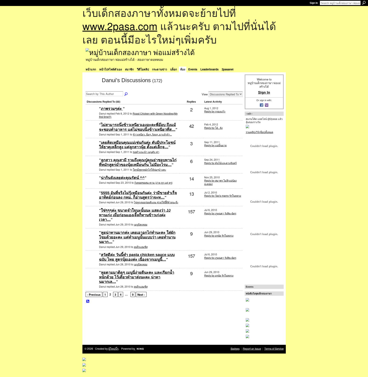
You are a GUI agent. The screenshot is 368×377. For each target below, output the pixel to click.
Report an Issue (252, 349)
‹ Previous (94, 295)
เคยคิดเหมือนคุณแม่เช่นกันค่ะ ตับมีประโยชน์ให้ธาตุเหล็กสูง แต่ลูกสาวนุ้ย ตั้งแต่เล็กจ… (137, 144)
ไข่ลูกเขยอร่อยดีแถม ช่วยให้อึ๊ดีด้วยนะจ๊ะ (156, 202)
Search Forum (126, 94)
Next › (141, 295)
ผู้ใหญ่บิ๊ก (113, 349)
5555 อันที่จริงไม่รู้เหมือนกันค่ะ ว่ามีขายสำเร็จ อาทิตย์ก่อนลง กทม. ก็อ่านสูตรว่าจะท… (138, 195)
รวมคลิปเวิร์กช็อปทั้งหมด (259, 132)
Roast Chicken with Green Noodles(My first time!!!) (138, 115)
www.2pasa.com (119, 25)
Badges (235, 349)
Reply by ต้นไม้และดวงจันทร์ (220, 163)
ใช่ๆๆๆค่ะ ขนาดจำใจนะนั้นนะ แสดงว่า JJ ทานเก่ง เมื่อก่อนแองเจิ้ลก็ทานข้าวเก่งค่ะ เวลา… (135, 215)
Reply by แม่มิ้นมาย (215, 145)
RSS (88, 301)
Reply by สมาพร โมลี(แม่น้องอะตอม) (220, 182)
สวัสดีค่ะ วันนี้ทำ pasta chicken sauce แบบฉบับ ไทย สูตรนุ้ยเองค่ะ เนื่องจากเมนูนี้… (137, 257)
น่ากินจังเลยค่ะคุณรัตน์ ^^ (123, 178)
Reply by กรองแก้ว (214, 111)
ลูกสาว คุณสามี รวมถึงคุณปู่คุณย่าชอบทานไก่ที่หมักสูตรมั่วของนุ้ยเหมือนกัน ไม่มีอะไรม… (138, 162)
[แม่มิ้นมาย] (92, 149)
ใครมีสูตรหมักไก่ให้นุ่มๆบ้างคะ (149, 169)
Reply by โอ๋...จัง (213, 128)
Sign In (314, 2)
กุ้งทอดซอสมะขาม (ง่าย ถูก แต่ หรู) (153, 182)
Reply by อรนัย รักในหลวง (218, 235)
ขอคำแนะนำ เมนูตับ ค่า (146, 152)
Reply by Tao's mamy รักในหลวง (222, 195)
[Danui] (92, 88)
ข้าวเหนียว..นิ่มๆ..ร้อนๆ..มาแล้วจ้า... (152, 134)
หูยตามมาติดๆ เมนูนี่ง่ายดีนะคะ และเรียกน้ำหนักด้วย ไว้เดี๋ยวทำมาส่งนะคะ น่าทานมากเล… (136, 277)
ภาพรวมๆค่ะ (112, 108)
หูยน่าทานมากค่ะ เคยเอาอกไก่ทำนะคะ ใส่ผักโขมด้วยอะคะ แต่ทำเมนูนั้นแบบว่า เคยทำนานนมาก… (137, 237)
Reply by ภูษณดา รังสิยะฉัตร (220, 213)
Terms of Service (274, 349)
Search (364, 3)
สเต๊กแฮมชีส (141, 247)
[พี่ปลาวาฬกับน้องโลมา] (92, 167)
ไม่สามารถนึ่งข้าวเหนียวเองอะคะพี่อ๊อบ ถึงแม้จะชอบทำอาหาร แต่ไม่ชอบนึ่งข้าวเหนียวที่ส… (137, 127)
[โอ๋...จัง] (92, 200)
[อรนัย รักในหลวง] (92, 132)
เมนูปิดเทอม (140, 224)
